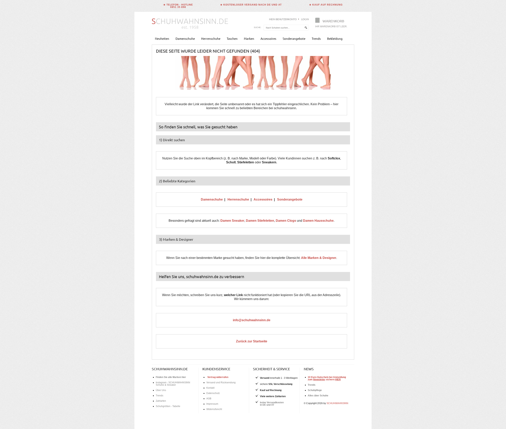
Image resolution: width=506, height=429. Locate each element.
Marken (249, 38)
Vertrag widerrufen (217, 377)
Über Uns (161, 390)
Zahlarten (161, 401)
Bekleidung (335, 38)
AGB (208, 398)
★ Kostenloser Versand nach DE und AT (251, 4)
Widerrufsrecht (214, 409)
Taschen (232, 38)
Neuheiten (162, 38)
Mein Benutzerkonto (283, 19)
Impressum (212, 403)
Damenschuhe (185, 38)
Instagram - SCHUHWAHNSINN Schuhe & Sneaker (173, 383)
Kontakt (210, 387)
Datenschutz (213, 393)
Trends (316, 38)
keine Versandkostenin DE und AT (272, 403)
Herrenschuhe (210, 38)
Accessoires (268, 38)
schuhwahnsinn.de (170, 369)
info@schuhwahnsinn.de (251, 320)
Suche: (257, 27)
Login (305, 19)
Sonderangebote (294, 38)
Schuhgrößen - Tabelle (168, 406)
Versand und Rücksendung (221, 382)
